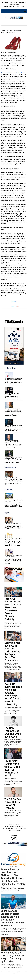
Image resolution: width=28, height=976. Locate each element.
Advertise (20, 828)
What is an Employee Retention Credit (13, 523)
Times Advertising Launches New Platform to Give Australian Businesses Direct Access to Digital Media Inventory (13, 877)
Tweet (12, 306)
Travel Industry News (5, 934)
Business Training (4, 891)
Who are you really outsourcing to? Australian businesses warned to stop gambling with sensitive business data (13, 410)
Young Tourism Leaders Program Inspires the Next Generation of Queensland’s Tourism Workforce (13, 918)
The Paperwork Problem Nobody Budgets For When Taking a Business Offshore (13, 379)
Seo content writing (6, 828)
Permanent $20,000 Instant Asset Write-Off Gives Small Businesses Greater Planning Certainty (12, 609)
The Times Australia (16, 830)
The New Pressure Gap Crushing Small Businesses (12, 732)
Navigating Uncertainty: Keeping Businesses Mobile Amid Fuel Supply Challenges (12, 442)
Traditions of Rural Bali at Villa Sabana (13, 477)
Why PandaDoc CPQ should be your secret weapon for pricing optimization (12, 957)
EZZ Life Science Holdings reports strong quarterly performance (13, 556)
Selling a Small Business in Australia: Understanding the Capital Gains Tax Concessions (12, 651)
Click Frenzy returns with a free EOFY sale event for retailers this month (12, 768)
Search (24, 828)
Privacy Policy (14, 828)
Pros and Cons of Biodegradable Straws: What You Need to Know (13, 539)
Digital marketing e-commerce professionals (14, 826)
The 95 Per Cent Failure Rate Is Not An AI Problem (13, 803)
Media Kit (9, 830)
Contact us (11, 824)
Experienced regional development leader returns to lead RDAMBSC (13, 458)
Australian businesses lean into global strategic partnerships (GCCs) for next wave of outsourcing (13, 694)
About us (17, 824)
